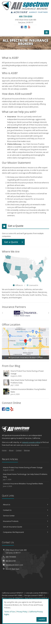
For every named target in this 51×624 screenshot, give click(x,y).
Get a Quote (11, 242)
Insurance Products (10, 521)
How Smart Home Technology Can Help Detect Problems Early (29, 382)
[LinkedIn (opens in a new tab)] (25, 27)
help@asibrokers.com (14, 565)
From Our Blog (11, 366)
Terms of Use (9, 611)
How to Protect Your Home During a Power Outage (27, 373)
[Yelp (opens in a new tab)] (29, 27)
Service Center (9, 515)
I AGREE (41, 619)
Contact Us (7, 510)
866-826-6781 (11, 561)
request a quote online (31, 442)
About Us (6, 504)
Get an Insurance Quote (12, 527)
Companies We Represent (13, 532)
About (11, 450)
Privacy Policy (22, 611)
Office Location (11, 324)
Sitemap (27, 450)
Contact (19, 450)
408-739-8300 (11, 557)
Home (4, 450)
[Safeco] (25, 313)
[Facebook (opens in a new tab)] (22, 27)
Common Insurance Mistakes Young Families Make (28, 391)
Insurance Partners (14, 307)
